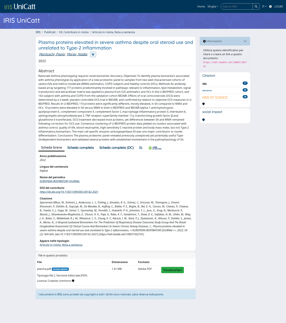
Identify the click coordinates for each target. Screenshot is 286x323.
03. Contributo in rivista (74, 32)
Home (201, 6)
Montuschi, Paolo (52, 54)
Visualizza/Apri (172, 270)
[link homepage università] (20, 6)
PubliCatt (50, 32)
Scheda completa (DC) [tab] (116, 147)
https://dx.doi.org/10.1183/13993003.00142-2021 (69, 192)
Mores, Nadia (77, 54)
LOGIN (278, 6)
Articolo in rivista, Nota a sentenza (113, 32)
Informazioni (214, 41)
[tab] (141, 147)
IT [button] (263, 6)
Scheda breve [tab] (51, 147)
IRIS (38, 32)
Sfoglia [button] (212, 6)
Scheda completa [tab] (80, 147)
